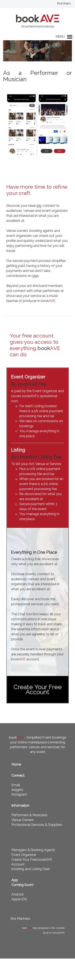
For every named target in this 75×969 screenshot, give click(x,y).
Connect (18, 775)
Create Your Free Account (38, 689)
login (64, 4)
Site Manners (20, 919)
